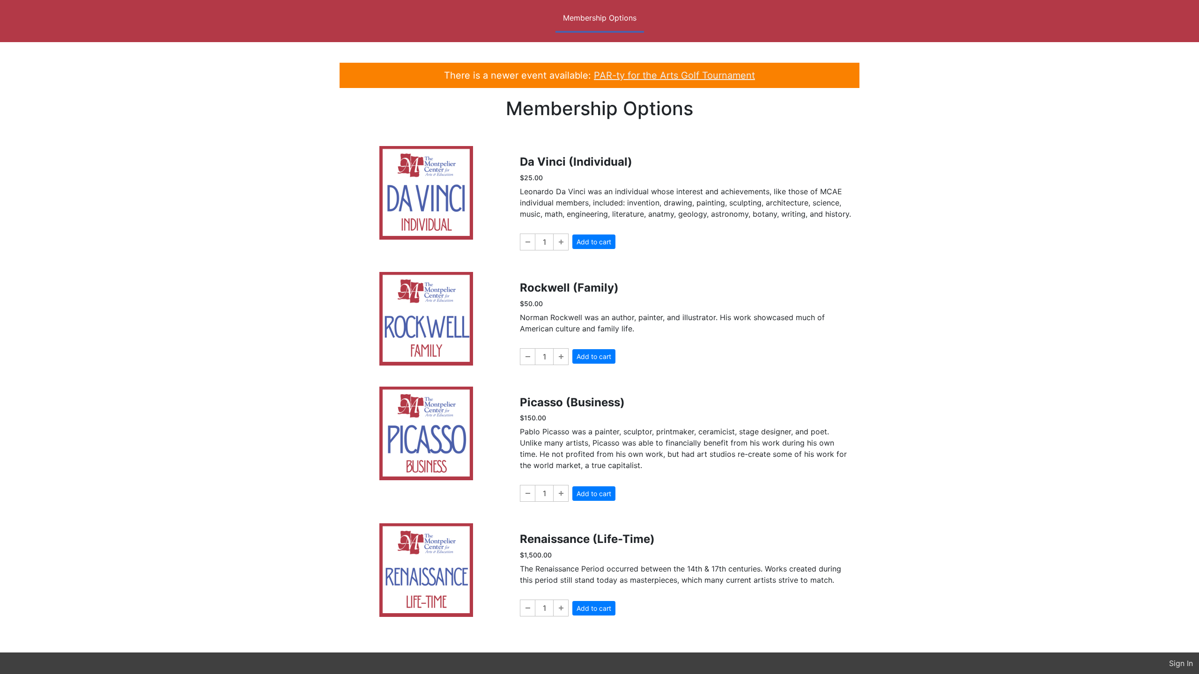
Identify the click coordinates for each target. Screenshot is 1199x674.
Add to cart (594, 242)
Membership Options (600, 17)
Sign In (1181, 663)
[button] (527, 242)
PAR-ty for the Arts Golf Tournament (674, 75)
